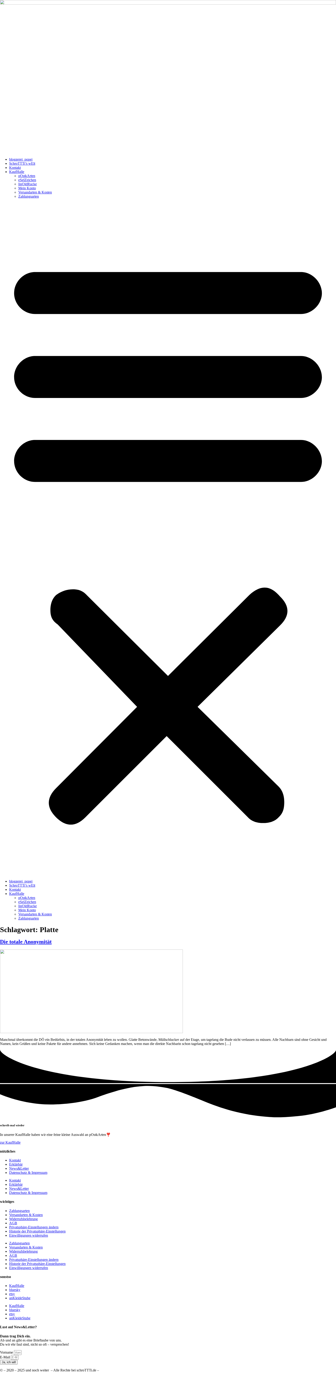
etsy (12, 1294)
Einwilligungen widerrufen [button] (28, 1235)
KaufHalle (16, 172)
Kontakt (15, 168)
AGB (13, 1223)
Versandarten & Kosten (35, 192)
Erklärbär (16, 1164)
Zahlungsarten (28, 196)
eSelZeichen (27, 180)
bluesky (14, 1290)
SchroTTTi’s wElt (22, 163)
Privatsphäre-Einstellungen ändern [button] (34, 1227)
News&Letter (19, 1168)
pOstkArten (26, 176)
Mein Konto (27, 188)
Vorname (7, 1352)
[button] (168, 539)
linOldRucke (27, 184)
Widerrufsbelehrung (23, 1219)
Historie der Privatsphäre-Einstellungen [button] (37, 1231)
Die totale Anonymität (26, 942)
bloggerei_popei (20, 159)
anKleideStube (19, 1298)
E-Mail (5, 1357)
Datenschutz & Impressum (28, 1173)
